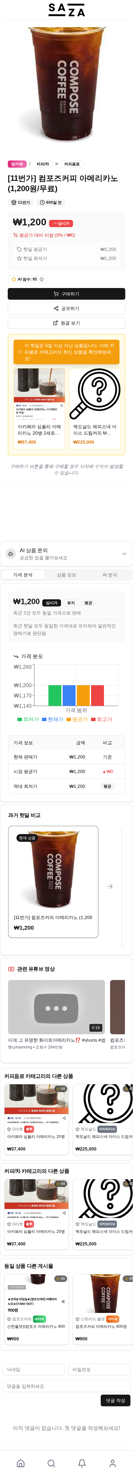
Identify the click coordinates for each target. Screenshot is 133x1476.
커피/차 (42, 164)
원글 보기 (70, 322)
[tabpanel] (66, 692)
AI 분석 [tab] (110, 574)
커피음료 (72, 164)
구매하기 (70, 293)
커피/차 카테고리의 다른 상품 (36, 1171)
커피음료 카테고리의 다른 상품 (38, 1076)
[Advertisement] (66, 511)
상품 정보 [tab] (66, 574)
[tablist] (66, 575)
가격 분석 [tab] (23, 574)
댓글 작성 (115, 1400)
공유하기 (70, 308)
